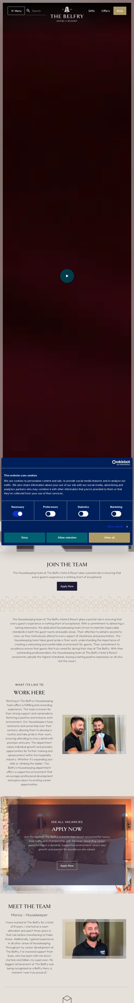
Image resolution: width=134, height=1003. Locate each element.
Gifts (91, 11)
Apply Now (67, 586)
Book (120, 11)
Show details (115, 526)
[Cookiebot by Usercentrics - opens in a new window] (114, 462)
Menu (18, 11)
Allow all (109, 537)
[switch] (50, 514)
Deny (24, 537)
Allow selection (67, 537)
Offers (106, 11)
